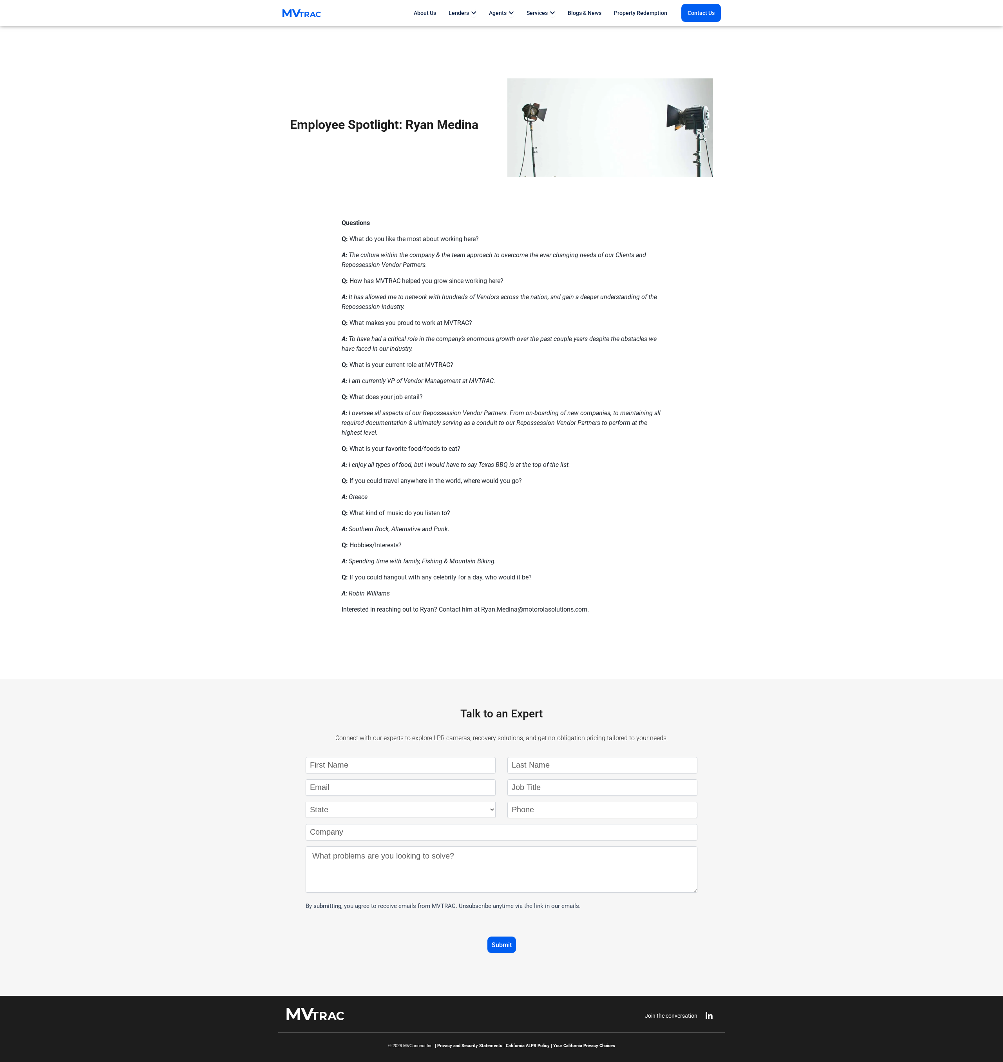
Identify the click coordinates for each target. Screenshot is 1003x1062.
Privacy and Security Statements (469, 1045)
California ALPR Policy (528, 1045)
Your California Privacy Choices (584, 1045)
